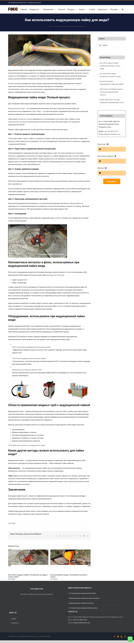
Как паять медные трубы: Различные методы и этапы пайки (28, 576)
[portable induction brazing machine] (20, 381)
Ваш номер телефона (106, 156)
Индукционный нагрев (16, 108)
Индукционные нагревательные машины (84, 598)
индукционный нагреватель (18, 122)
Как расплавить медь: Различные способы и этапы (68, 576)
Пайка (38, 111)
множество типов (24, 119)
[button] (122, 9)
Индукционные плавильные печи (81, 603)
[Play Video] (37, 241)
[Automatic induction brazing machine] (77, 381)
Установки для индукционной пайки (82, 593)
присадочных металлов (55, 275)
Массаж (101, 168)
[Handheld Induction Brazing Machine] (49, 381)
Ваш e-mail (102, 144)
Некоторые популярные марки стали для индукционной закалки (111, 92)
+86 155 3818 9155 (111, 131)
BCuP (25, 280)
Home (51, 26)
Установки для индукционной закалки (83, 608)
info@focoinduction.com (34, 2)
